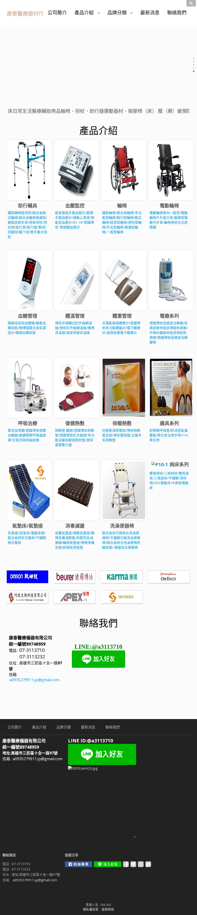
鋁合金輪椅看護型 (32, 217)
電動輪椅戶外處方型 (168, 215)
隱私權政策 (90, 909)
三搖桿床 (171, 473)
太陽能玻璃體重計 (115, 323)
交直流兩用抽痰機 (25, 440)
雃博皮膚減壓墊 (74, 535)
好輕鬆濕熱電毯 (114, 430)
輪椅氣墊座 (71, 542)
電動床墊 (37, 533)
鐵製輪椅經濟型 (19, 212)
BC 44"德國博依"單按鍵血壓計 (74, 224)
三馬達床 (160, 478)
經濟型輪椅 (118, 222)
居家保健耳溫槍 (78, 332)
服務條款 (108, 909)
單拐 (41, 227)
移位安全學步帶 (169, 435)
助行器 (32, 227)
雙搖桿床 (156, 473)
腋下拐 (24, 232)
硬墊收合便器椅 (126, 547)
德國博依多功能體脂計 (121, 325)
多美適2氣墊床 (19, 533)
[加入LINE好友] (107, 864)
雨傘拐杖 (36, 222)
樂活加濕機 (16, 430)
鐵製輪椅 (109, 212)
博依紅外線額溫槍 (73, 327)
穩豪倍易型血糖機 (21, 323)
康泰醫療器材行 (25, 13)
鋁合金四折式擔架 (21, 537)
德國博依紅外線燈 (73, 435)
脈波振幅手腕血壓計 (70, 212)
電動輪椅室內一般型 (164, 212)
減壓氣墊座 (81, 533)
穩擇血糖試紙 (26, 332)
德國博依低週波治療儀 (166, 323)
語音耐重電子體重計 (122, 332)
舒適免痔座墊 (73, 547)
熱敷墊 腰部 (64, 430)
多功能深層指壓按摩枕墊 (74, 437)
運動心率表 (81, 217)
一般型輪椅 (115, 232)
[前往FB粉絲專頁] (78, 864)
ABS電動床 (162, 482)
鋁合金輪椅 (125, 212)
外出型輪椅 (115, 227)
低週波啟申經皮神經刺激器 (168, 325)
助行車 (21, 227)
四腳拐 (13, 232)
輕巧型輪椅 (125, 217)
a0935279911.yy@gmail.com (34, 679)
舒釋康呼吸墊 (159, 430)
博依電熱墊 (121, 435)
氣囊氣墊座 (63, 533)
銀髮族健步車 (18, 222)
